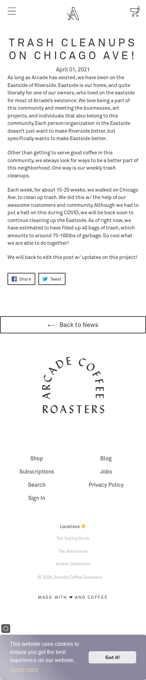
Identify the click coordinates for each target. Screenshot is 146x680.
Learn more (24, 669)
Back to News (78, 324)
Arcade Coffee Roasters (78, 577)
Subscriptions (36, 471)
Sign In (36, 498)
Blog (106, 458)
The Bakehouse (73, 551)
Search (36, 484)
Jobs (106, 471)
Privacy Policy (106, 484)
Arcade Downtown (73, 563)
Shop (36, 458)
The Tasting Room (73, 538)
